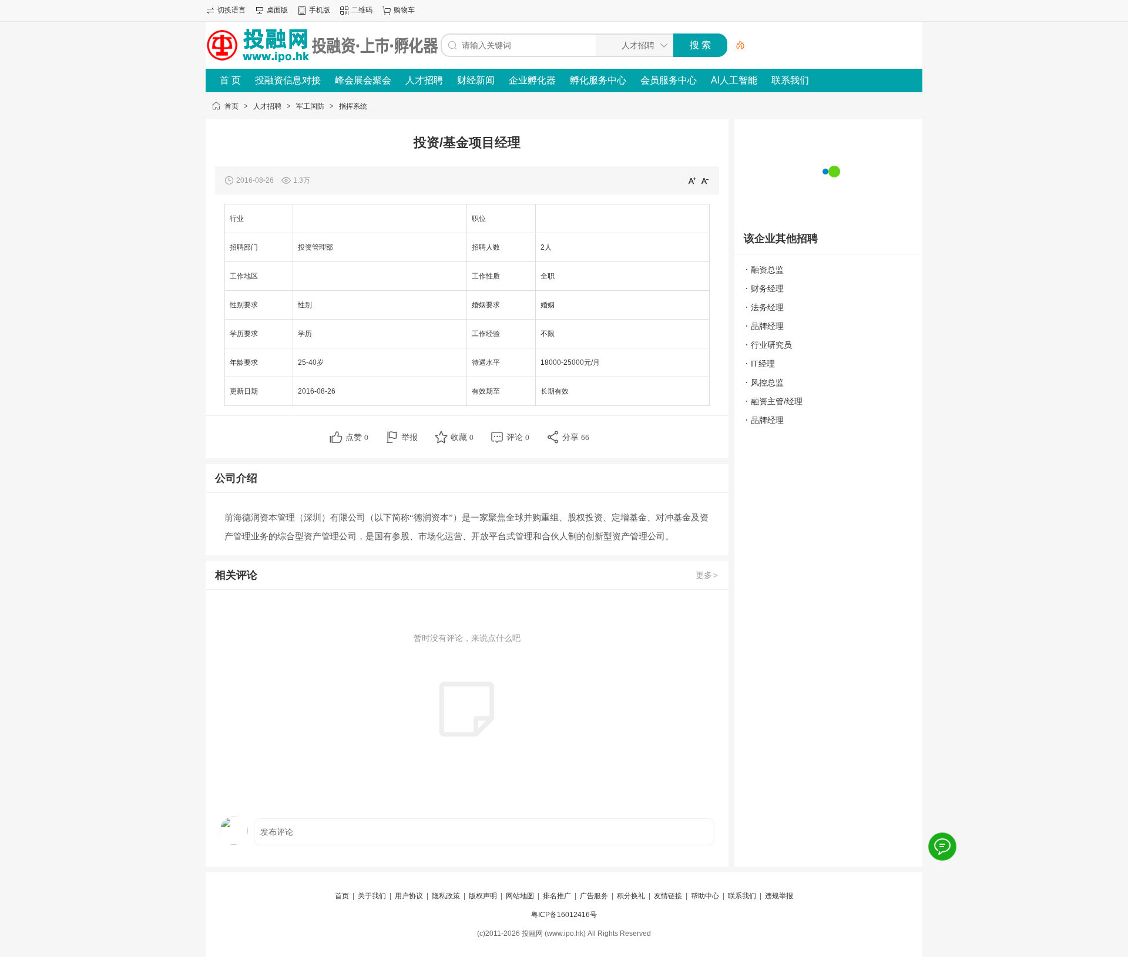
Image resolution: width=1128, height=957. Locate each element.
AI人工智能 (734, 80)
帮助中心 (705, 896)
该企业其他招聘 (781, 238)
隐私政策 (446, 896)
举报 (409, 437)
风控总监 (767, 382)
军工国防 (310, 106)
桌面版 (277, 10)
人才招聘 (424, 80)
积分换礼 (631, 896)
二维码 (361, 10)
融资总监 (767, 269)
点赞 (356, 437)
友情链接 (668, 896)
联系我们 (790, 80)
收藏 (462, 437)
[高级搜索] (736, 45)
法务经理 (767, 307)
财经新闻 (476, 80)
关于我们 (372, 896)
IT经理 (763, 363)
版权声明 (483, 896)
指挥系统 (353, 106)
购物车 (404, 10)
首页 (231, 106)
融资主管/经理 (777, 401)
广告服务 (594, 896)
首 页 (230, 80)
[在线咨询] (942, 846)
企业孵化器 (532, 80)
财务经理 (767, 288)
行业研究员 (771, 345)
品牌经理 (767, 326)
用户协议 (409, 896)
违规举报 (779, 896)
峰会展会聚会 (363, 80)
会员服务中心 (668, 80)
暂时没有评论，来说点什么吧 (467, 638)
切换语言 (231, 10)
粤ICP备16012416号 (564, 915)
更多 (707, 575)
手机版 (319, 10)
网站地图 (520, 896)
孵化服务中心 (598, 80)
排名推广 (557, 896)
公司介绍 (236, 478)
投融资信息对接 (288, 80)
